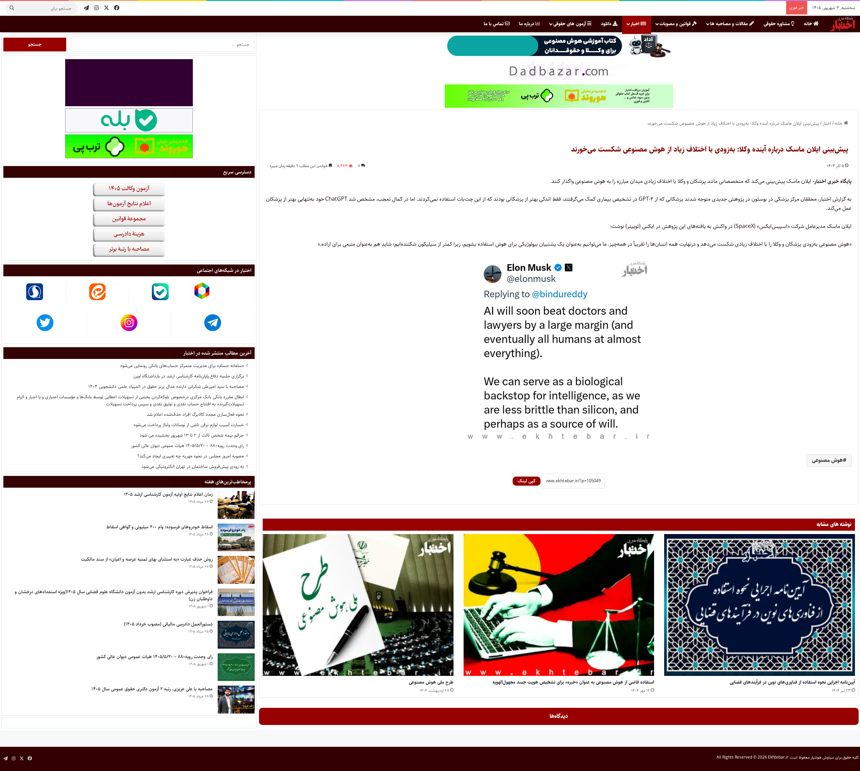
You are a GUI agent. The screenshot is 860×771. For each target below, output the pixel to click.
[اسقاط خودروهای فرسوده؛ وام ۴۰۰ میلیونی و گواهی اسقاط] (236, 538)
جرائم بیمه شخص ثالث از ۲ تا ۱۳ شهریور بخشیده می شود (192, 435)
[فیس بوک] (117, 8)
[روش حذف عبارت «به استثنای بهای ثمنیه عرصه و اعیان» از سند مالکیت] (236, 570)
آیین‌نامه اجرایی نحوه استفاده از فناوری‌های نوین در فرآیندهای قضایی (792, 682)
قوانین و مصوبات (675, 24)
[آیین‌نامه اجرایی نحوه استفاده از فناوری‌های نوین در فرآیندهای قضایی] (759, 605)
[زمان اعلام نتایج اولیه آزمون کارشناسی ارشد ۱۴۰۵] (236, 505)
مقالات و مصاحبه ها (729, 24)
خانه (808, 24)
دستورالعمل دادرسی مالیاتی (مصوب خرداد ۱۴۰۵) (168, 624)
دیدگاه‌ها (559, 716)
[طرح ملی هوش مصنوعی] (358, 605)
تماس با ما (494, 24)
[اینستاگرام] (96, 8)
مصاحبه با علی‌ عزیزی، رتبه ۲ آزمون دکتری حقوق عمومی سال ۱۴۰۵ (152, 689)
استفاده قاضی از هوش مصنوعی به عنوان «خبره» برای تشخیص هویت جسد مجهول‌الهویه (573, 682)
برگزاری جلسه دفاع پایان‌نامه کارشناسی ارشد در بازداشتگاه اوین (188, 376)
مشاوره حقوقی (777, 24)
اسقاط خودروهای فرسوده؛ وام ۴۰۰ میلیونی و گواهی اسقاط (159, 527)
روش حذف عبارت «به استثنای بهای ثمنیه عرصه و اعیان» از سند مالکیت (147, 559)
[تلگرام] (86, 8)
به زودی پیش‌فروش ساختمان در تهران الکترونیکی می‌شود (192, 466)
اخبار (636, 24)
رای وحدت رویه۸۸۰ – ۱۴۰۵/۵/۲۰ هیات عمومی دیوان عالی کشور (187, 445)
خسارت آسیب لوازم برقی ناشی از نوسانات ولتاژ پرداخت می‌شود (188, 425)
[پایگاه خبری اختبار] (842, 24)
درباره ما (527, 24)
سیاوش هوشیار (822, 757)
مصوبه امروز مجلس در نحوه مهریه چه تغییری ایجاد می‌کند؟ (190, 456)
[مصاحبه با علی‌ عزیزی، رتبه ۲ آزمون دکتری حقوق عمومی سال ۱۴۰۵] (236, 700)
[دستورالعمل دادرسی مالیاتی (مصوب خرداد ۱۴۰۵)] (236, 635)
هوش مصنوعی (827, 460)
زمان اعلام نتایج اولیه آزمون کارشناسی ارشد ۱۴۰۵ (168, 494)
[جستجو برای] (11, 8)
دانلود (607, 24)
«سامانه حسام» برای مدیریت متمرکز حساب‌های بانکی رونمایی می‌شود (182, 365)
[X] (106, 8)
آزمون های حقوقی (570, 24)
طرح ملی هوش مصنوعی (431, 682)
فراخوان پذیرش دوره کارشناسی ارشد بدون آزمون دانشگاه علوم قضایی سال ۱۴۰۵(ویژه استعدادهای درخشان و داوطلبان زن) (114, 595)
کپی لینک (526, 481)
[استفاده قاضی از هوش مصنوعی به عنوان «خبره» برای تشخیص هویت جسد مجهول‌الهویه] (559, 605)
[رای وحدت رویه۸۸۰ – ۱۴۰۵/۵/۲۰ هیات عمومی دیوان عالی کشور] (236, 667)
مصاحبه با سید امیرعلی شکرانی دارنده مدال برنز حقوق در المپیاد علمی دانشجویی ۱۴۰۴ (166, 386)
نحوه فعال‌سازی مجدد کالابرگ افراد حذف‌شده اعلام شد (195, 414)
